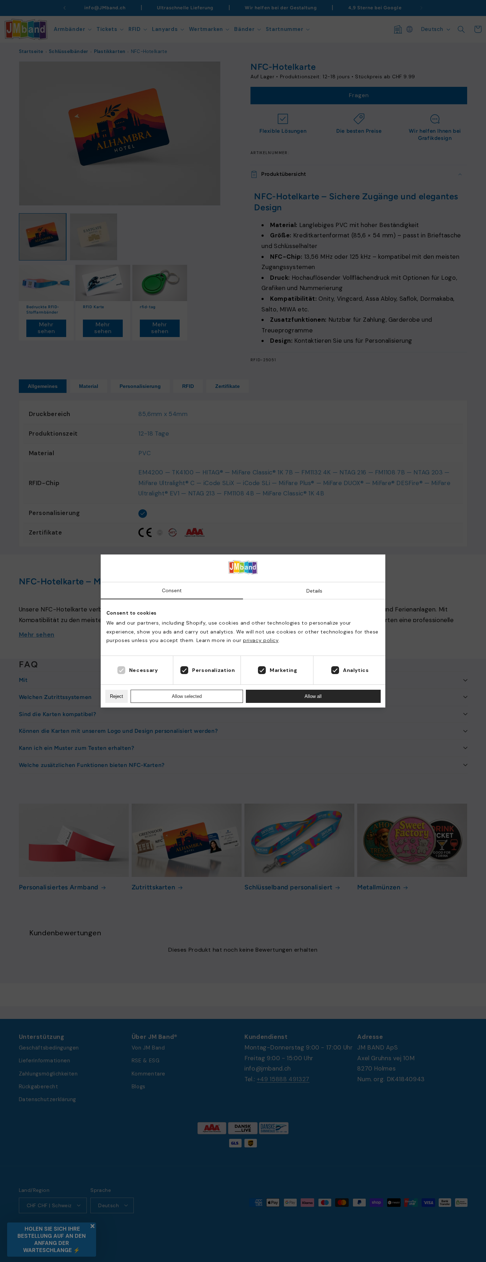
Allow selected (187, 696)
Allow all (313, 696)
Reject (116, 696)
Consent (172, 590)
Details (314, 591)
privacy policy (261, 640)
